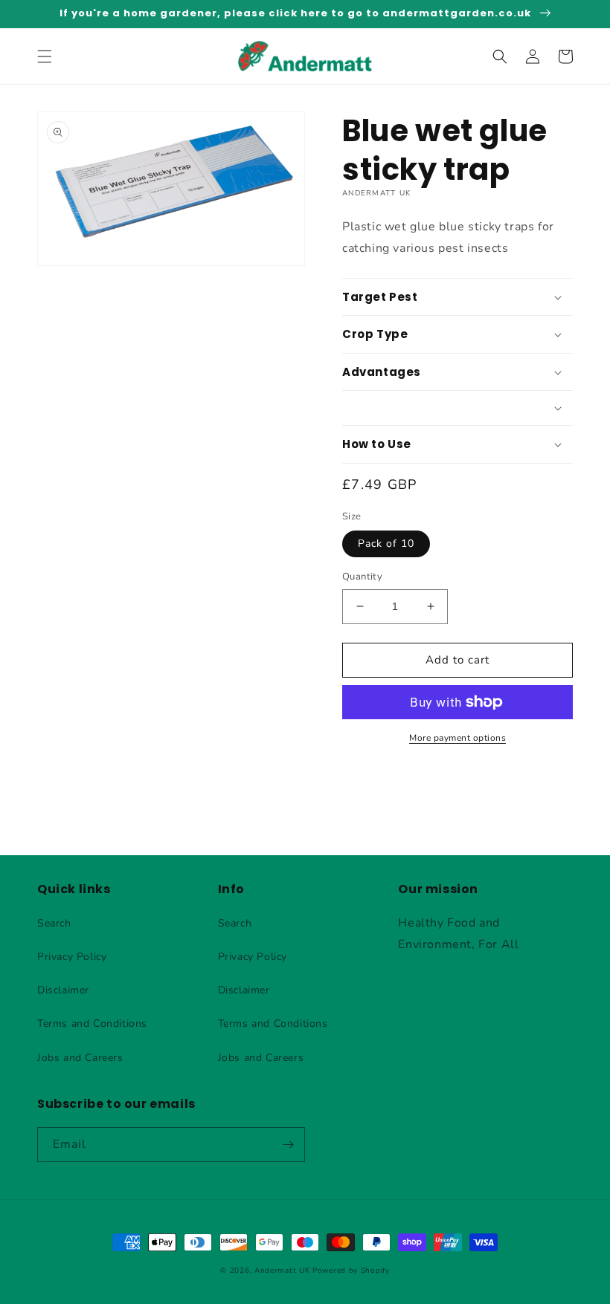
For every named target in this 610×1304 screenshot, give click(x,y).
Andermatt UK (281, 1270)
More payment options (457, 738)
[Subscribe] (288, 1144)
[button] (44, 56)
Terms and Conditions (92, 1023)
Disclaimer (63, 990)
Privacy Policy (71, 957)
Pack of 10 (386, 543)
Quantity (362, 576)
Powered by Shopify (351, 1270)
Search (54, 923)
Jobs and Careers (80, 1058)
